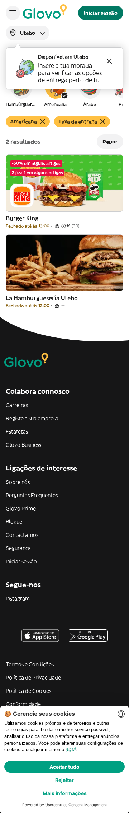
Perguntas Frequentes (32, 495)
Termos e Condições (30, 664)
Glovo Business (23, 445)
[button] (21, 90)
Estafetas (17, 431)
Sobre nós (18, 482)
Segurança (18, 548)
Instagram (18, 598)
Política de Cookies (28, 691)
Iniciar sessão (21, 561)
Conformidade (23, 704)
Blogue (14, 521)
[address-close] (109, 61)
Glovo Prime (21, 508)
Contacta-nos (22, 535)
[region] (64, 90)
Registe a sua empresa (32, 418)
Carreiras (17, 405)
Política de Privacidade (33, 677)
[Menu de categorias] (13, 13)
